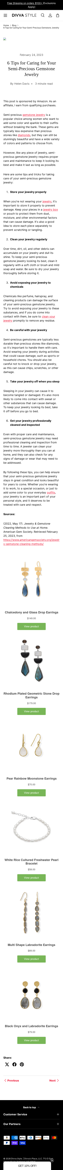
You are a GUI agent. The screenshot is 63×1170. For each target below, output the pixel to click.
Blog (14, 25)
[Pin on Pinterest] (22, 1064)
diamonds (24, 135)
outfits (51, 492)
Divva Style (16, 1158)
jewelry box (50, 209)
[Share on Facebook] (14, 1064)
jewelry (47, 201)
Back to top (29, 1107)
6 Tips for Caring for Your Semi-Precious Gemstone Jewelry (31, 28)
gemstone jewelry (34, 114)
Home (6, 25)
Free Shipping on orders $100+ (25, 3)
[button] (27, 1166)
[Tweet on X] (7, 1064)
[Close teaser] (52, 1160)
